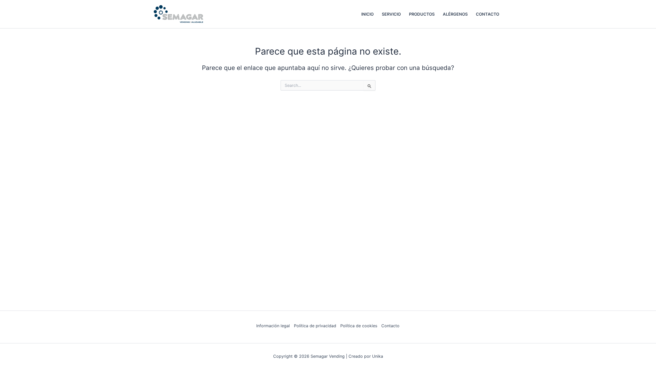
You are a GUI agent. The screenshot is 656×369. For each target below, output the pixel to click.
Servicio (391, 14)
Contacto (487, 14)
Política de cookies (358, 325)
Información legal (273, 325)
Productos (422, 14)
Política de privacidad (315, 325)
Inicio (367, 14)
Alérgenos (455, 14)
